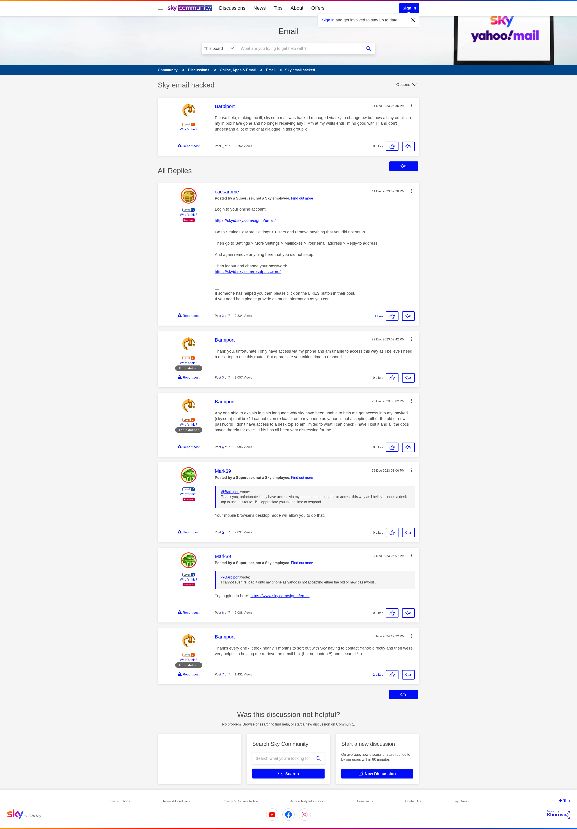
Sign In (409, 8)
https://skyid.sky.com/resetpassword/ (248, 271)
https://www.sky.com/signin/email (279, 596)
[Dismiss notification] (413, 20)
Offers (318, 8)
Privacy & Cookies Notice (240, 801)
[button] (411, 105)
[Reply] (408, 146)
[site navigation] (160, 8)
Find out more (302, 198)
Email (288, 31)
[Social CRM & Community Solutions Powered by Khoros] (558, 814)
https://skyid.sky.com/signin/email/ (245, 220)
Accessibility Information (307, 801)
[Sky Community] (190, 8)
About (297, 8)
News (259, 8)
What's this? (188, 129)
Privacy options (119, 801)
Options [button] (403, 84)
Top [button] (566, 801)
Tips (278, 8)
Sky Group (461, 801)
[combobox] (299, 48)
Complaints (365, 801)
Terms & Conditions (176, 801)
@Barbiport (230, 492)
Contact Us (413, 801)
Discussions (232, 8)
